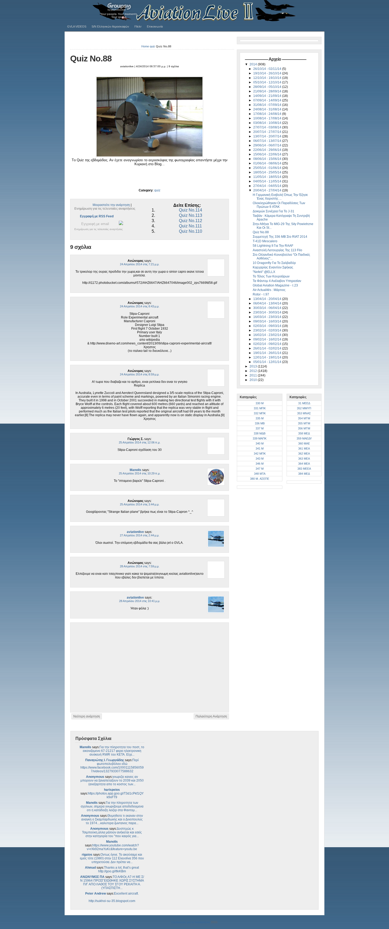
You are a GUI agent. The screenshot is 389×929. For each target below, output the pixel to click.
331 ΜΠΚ (260, 408)
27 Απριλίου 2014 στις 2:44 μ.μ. (139, 535)
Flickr (138, 26)
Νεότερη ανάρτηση (86, 716)
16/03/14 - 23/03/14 (267, 317)
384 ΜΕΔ (304, 473)
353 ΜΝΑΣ (304, 413)
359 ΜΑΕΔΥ (304, 438)
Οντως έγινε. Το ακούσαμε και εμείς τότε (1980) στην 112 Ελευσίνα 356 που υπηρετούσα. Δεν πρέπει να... (112, 858)
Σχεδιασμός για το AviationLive (190, 922)
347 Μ (260, 468)
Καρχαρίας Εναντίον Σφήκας (273, 267)
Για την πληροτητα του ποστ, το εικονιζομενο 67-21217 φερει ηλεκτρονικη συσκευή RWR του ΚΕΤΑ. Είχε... (113, 750)
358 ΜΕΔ (304, 433)
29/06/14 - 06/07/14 (267, 145)
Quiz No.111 (190, 226)
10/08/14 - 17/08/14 (267, 118)
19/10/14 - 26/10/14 (267, 73)
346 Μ (260, 463)
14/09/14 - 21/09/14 (267, 96)
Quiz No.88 (91, 58)
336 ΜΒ (260, 423)
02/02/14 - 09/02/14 (267, 344)
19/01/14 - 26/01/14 (267, 353)
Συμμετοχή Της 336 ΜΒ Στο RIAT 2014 (280, 237)
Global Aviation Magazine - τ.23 (275, 285)
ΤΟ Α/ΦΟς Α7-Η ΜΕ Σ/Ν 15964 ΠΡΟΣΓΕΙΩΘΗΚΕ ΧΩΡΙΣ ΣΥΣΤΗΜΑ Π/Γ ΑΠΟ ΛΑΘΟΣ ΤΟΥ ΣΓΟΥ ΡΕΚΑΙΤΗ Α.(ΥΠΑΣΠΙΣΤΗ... (112, 882)
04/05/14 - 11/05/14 (267, 181)
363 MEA (304, 458)
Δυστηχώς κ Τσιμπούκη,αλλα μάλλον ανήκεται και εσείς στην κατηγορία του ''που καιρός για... (112, 832)
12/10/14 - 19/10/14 (267, 78)
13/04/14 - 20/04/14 (267, 299)
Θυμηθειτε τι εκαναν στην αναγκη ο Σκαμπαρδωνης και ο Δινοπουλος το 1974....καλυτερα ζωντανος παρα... (112, 819)
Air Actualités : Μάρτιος (269, 290)
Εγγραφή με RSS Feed (97, 216)
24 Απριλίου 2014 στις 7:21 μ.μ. (139, 264)
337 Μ (260, 428)
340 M (260, 443)
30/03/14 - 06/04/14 (267, 308)
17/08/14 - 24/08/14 (267, 114)
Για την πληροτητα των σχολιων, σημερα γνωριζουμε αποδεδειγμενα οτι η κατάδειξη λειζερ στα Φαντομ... (112, 806)
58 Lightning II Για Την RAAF (273, 246)
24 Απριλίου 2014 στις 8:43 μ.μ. (139, 306)
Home (145, 46)
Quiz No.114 (190, 210)
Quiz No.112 (190, 220)
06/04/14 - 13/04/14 (267, 303)
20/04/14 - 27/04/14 (267, 190)
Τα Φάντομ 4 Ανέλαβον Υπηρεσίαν (277, 281)
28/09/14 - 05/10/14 (267, 87)
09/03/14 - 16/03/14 (267, 321)
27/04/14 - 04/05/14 (267, 186)
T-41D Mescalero (265, 241)
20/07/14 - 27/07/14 (267, 132)
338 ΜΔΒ (259, 433)
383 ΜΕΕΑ (304, 468)
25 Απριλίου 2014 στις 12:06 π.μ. (139, 442)
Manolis (135, 470)
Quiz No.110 (190, 231)
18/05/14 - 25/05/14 (267, 172)
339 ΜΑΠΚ (259, 438)
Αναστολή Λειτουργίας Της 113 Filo (277, 250)
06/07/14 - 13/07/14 (267, 141)
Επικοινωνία (155, 26)
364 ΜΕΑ (304, 463)
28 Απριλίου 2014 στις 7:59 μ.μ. (139, 566)
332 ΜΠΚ (260, 413)
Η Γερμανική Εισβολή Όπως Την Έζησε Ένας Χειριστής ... (280, 196)
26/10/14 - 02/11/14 (267, 69)
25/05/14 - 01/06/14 (267, 168)
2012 (254, 371)
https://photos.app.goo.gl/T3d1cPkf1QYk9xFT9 (116, 795)
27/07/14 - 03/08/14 (267, 127)
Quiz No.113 (190, 215)
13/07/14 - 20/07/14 (267, 136)
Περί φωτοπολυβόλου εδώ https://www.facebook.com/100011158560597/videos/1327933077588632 (112, 765)
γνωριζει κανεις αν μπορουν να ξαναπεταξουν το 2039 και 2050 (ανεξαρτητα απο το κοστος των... (112, 780)
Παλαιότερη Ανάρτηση (211, 716)
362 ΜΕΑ (304, 453)
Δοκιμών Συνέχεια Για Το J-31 (273, 211)
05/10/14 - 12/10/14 (267, 82)
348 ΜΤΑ (259, 473)
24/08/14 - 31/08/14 (267, 109)
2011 (254, 375)
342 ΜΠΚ (260, 453)
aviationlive (135, 532)
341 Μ (260, 448)
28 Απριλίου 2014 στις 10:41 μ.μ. (139, 601)
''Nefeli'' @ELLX (264, 272)
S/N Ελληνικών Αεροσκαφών (110, 26)
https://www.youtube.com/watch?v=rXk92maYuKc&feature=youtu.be (113, 847)
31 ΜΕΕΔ (304, 403)
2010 (254, 380)
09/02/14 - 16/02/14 (267, 339)
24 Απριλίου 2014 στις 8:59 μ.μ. (139, 374)
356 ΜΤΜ (304, 428)
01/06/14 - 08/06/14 (267, 163)
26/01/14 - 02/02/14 (267, 348)
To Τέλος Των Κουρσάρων (271, 276)
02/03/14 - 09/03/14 (267, 326)
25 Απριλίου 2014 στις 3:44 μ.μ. (139, 504)
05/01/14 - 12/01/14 (267, 362)
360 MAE (304, 443)
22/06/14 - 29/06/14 (267, 150)
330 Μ (260, 403)
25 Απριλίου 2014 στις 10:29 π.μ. (139, 473)
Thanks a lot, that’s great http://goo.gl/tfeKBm (118, 869)
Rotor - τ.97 (261, 294)
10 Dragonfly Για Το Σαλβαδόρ (274, 263)
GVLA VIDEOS (76, 26)
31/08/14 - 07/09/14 (267, 105)
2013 (254, 366)
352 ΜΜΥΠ (304, 408)
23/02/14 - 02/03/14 (267, 330)
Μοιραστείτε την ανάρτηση (111, 205)
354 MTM (304, 418)
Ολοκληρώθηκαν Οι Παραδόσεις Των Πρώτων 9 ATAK (279, 205)
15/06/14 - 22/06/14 (267, 154)
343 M (260, 458)
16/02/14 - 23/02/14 (267, 335)
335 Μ (260, 418)
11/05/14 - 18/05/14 (267, 177)
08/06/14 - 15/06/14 (267, 159)
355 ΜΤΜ (304, 423)
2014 (254, 64)
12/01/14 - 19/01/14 (267, 357)
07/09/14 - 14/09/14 (267, 100)
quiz (152, 46)
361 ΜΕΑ (304, 448)
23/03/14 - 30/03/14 (267, 312)
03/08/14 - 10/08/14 (267, 123)
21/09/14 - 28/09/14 (267, 91)
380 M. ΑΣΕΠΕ (259, 478)
